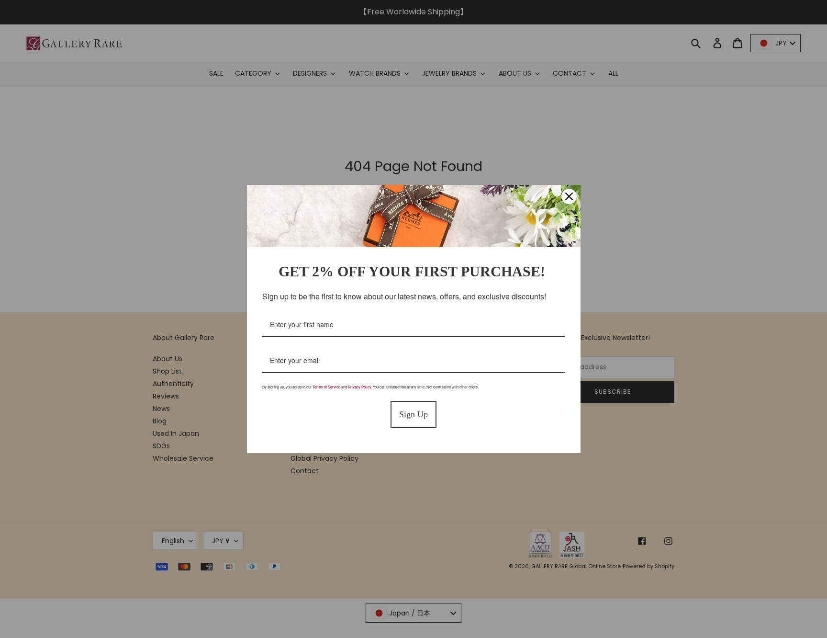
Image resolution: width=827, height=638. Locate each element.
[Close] (569, 196)
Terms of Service (326, 386)
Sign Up (413, 414)
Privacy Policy (359, 386)
